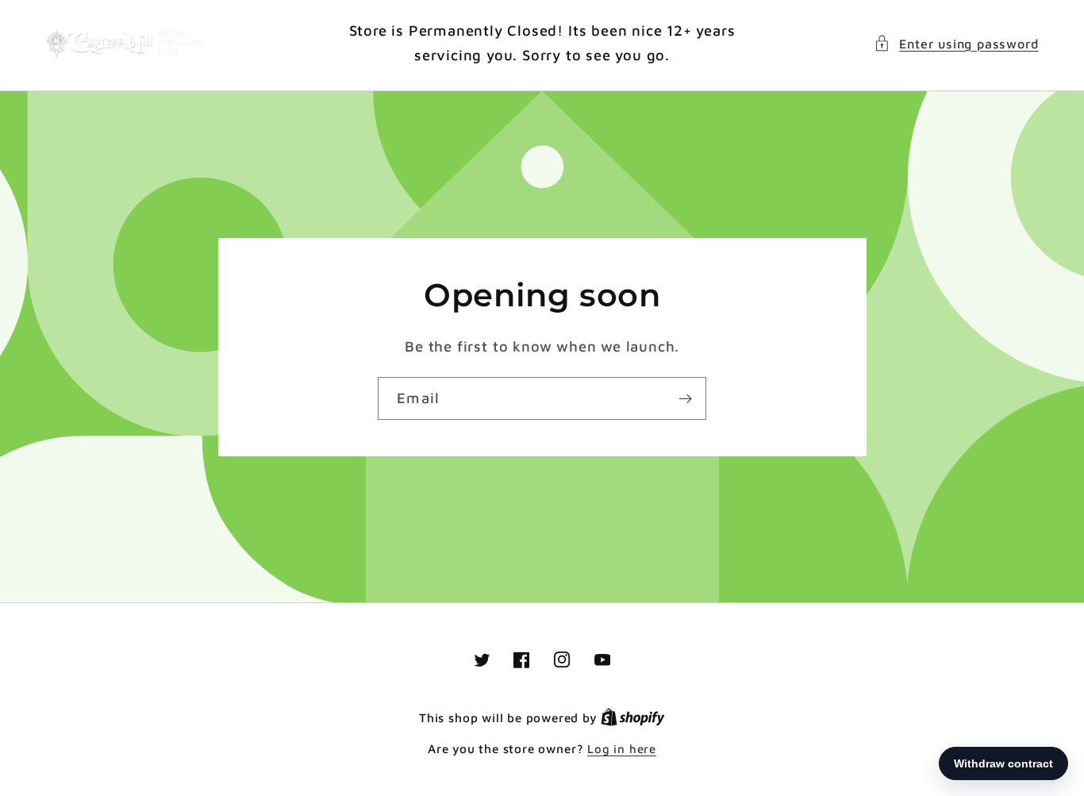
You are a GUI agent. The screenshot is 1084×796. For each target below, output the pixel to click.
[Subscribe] (685, 398)
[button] (956, 43)
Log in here (621, 749)
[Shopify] (633, 718)
